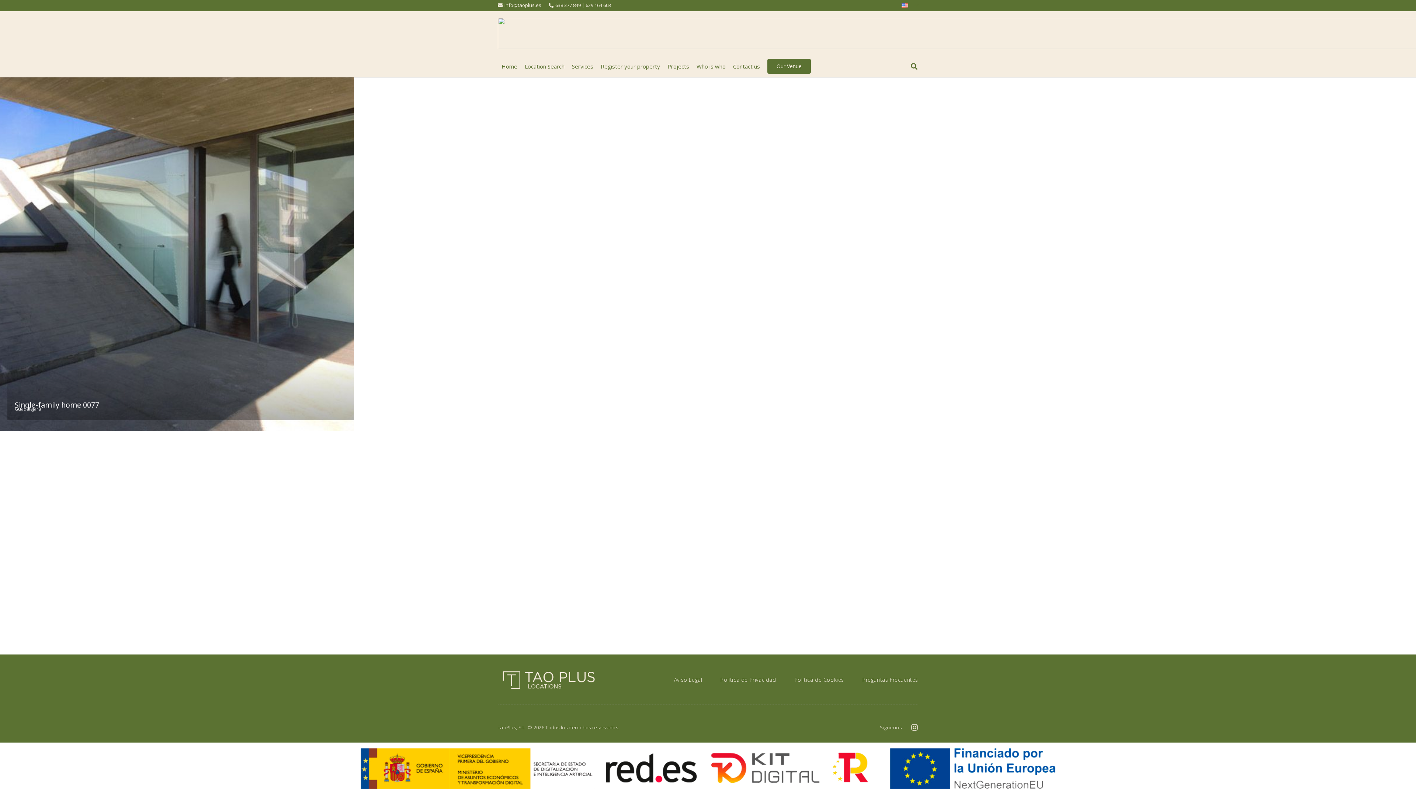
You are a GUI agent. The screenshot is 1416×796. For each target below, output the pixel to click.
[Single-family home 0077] (177, 254)
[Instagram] (914, 727)
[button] (914, 66)
